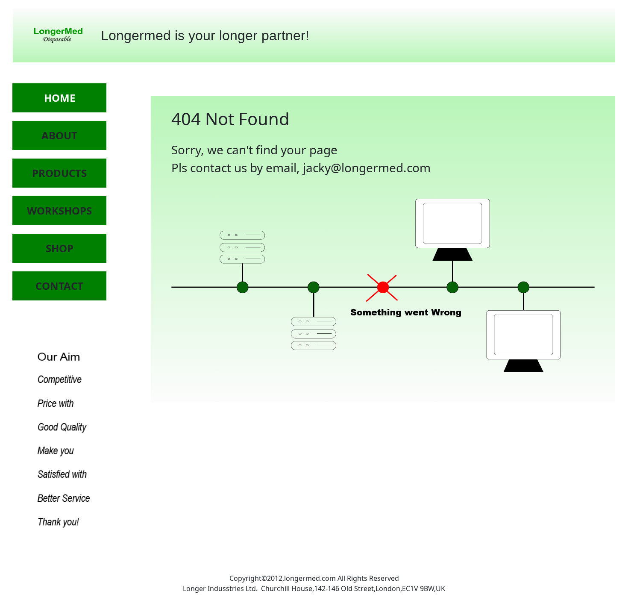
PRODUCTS (59, 173)
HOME (59, 98)
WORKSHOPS (59, 210)
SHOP (59, 248)
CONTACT (59, 286)
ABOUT (59, 135)
